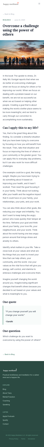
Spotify (5, 420)
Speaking (6, 404)
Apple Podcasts (8, 416)
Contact (5, 424)
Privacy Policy (13, 439)
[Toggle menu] (39, 4)
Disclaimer (31, 439)
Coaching (6, 401)
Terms (23, 439)
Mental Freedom (9, 397)
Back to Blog (8, 14)
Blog (4, 389)
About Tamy (7, 393)
